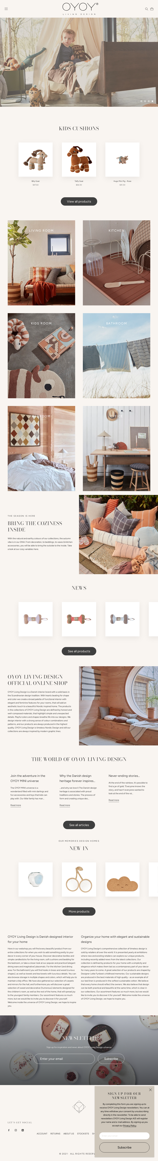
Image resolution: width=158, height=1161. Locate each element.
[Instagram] (16, 1130)
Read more (15, 805)
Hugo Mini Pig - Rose (122, 181)
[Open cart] (151, 8)
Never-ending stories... (124, 776)
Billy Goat (36, 181)
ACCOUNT (42, 1133)
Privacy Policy (129, 1125)
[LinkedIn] (23, 1130)
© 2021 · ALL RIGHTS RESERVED (79, 1153)
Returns (55, 1133)
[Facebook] (9, 1130)
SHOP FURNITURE (128, 70)
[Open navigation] (6, 9)
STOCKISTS (83, 1133)
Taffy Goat (79, 181)
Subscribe (124, 1147)
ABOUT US (68, 1133)
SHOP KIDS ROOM (86, 70)
